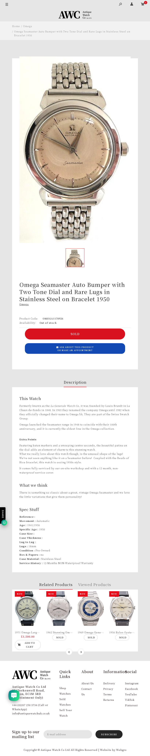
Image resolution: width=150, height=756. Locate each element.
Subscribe (109, 734)
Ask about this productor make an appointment (75, 349)
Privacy (108, 689)
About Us (87, 683)
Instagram (131, 683)
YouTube (131, 694)
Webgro (121, 750)
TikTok (129, 700)
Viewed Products (94, 584)
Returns (108, 700)
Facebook (131, 689)
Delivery (109, 683)
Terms (107, 694)
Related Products (56, 584)
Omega (24, 304)
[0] (143, 4)
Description (75, 382)
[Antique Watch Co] (75, 15)
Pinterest (131, 705)
